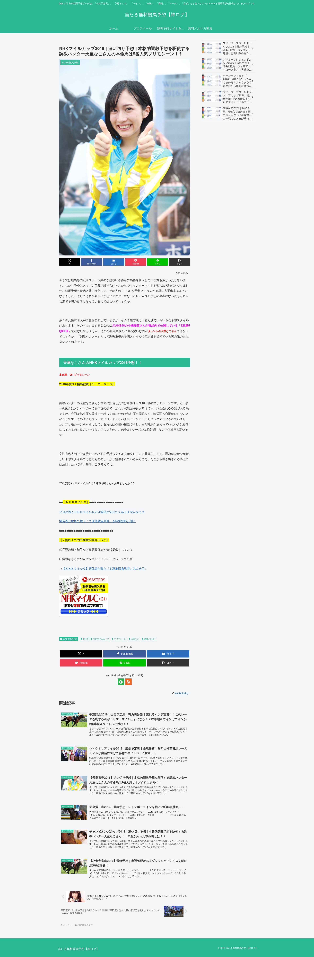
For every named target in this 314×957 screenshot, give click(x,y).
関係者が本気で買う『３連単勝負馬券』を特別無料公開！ (97, 521)
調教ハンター (150, 638)
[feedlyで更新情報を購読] (121, 681)
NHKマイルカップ (101, 638)
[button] (179, 262)
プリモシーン (120, 638)
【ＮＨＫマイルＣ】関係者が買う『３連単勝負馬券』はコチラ (103, 568)
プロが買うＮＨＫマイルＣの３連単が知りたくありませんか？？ (102, 511)
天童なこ (135, 638)
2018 (85, 638)
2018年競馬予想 (70, 638)
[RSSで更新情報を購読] (128, 681)
